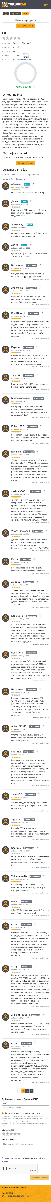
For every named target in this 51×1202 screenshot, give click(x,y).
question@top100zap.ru (18, 1196)
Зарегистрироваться (11, 1158)
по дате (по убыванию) (14, 179)
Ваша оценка (9, 1130)
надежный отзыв (32, 1113)
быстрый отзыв (12, 1113)
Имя (4, 1103)
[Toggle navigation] (45, 4)
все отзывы (17, 174)
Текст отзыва (9, 1139)
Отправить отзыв (39, 1177)
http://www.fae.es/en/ (22, 59)
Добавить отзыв (25, 26)
